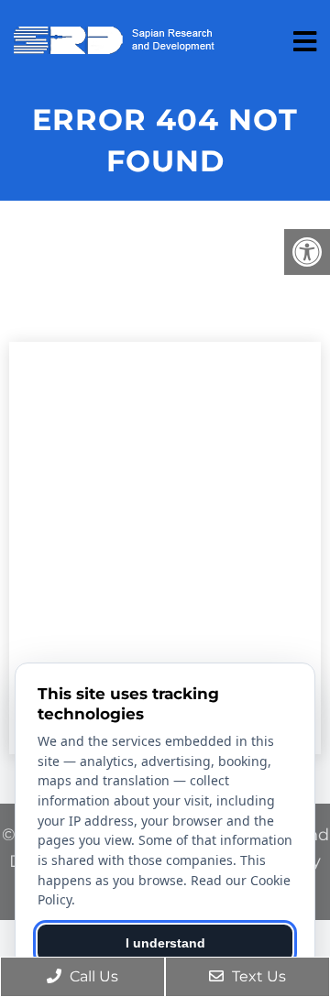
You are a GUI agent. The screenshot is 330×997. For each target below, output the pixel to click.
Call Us (92, 976)
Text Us (257, 976)
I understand (165, 943)
